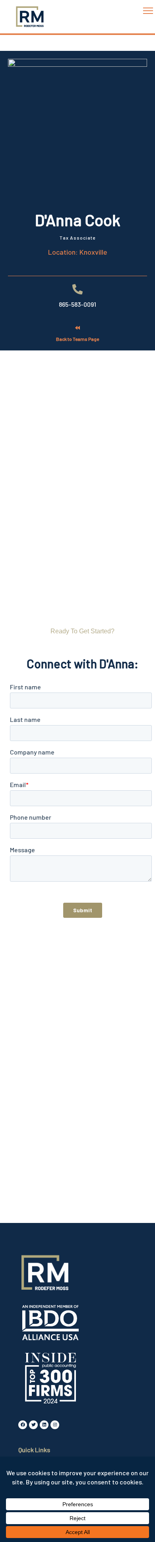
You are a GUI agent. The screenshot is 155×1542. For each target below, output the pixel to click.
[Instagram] (54, 1424)
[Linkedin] (44, 1424)
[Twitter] (33, 1424)
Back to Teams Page (77, 339)
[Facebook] (22, 1424)
